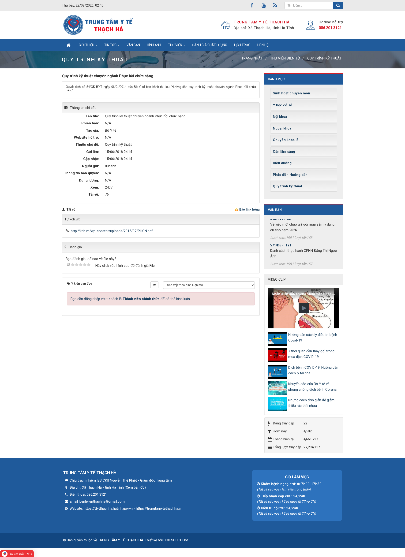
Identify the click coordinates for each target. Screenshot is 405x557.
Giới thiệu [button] (87, 45)
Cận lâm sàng (284, 151)
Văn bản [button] (133, 45)
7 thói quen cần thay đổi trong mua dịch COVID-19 (311, 354)
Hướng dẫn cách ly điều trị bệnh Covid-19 (312, 337)
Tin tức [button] (110, 45)
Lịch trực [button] (242, 45)
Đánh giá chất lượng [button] (209, 45)
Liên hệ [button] (262, 45)
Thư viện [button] (175, 45)
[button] (304, 308)
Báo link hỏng (249, 209)
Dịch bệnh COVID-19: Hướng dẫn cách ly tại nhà (313, 370)
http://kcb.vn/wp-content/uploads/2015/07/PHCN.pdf (112, 231)
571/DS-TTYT (281, 238)
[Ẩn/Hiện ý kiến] (154, 284)
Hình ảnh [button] (154, 45)
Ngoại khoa (282, 128)
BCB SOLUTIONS (176, 540)
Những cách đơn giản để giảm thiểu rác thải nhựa (311, 403)
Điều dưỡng (282, 163)
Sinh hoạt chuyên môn (291, 93)
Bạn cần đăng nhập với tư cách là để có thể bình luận (130, 299)
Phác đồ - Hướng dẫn (290, 175)
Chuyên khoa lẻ (285, 140)
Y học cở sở (282, 105)
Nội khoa (280, 117)
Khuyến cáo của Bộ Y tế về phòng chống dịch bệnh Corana (312, 387)
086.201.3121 (330, 28)
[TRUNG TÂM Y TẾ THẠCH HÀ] (99, 25)
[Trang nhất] (68, 45)
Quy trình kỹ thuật (287, 186)
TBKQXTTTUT (281, 264)
